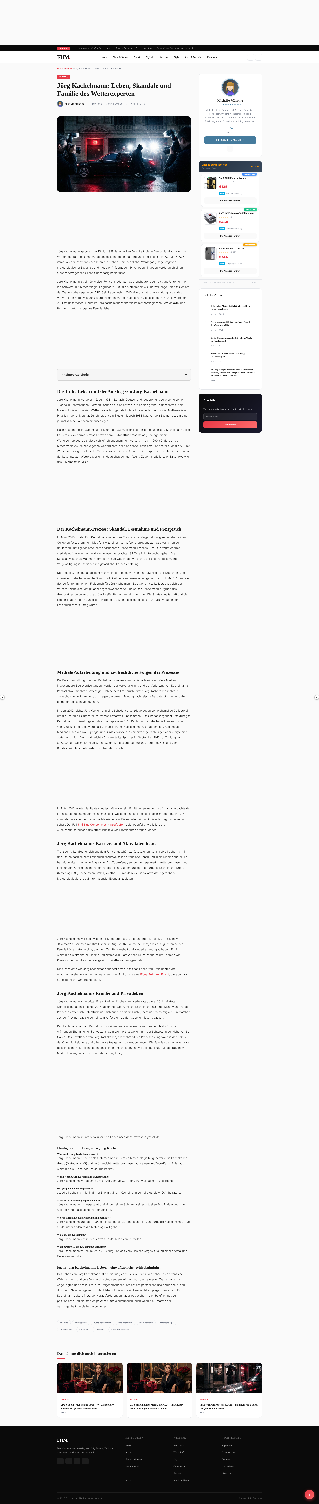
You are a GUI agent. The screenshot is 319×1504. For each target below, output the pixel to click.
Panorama (178, 1445)
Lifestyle (163, 57)
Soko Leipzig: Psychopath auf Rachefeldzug (177, 48)
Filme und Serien (134, 1459)
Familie (177, 1473)
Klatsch (129, 1473)
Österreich (179, 1466)
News (104, 57)
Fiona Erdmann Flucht (154, 974)
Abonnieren (230, 424)
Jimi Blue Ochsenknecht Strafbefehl (101, 824)
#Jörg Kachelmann (102, 1322)
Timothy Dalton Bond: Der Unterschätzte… (135, 48)
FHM (63, 57)
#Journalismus (125, 1322)
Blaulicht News (181, 1480)
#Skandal (99, 1329)
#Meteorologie (167, 1322)
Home (60, 68)
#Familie (64, 1322)
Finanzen (212, 57)
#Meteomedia (146, 1322)
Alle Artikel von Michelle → (230, 140)
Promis (68, 68)
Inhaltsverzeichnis (75, 375)
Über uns (226, 1473)
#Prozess (83, 1329)
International (132, 1466)
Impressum (227, 1445)
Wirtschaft (178, 1452)
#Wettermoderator (120, 1329)
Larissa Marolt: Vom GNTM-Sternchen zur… (93, 48)
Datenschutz (228, 1452)
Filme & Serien (120, 57)
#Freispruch (81, 1322)
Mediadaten (228, 1466)
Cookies (226, 1459)
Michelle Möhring (74, 103)
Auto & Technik (193, 57)
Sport (137, 57)
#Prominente (66, 1329)
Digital (149, 57)
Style (176, 57)
